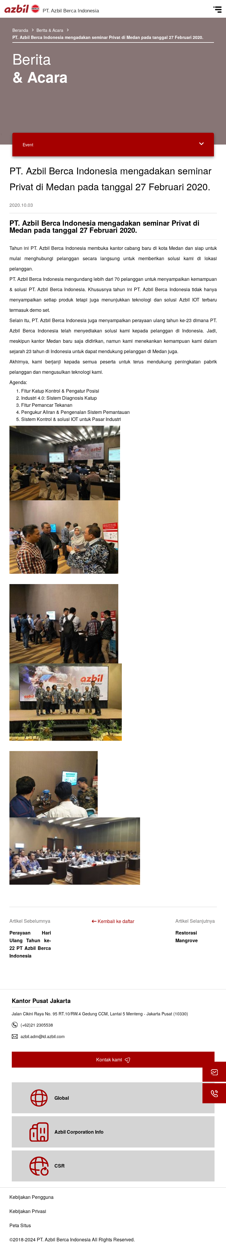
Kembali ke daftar (115, 921)
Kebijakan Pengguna (31, 1197)
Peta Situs (20, 1225)
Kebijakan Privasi (27, 1211)
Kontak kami (109, 1059)
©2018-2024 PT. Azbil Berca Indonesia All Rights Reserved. (72, 1239)
